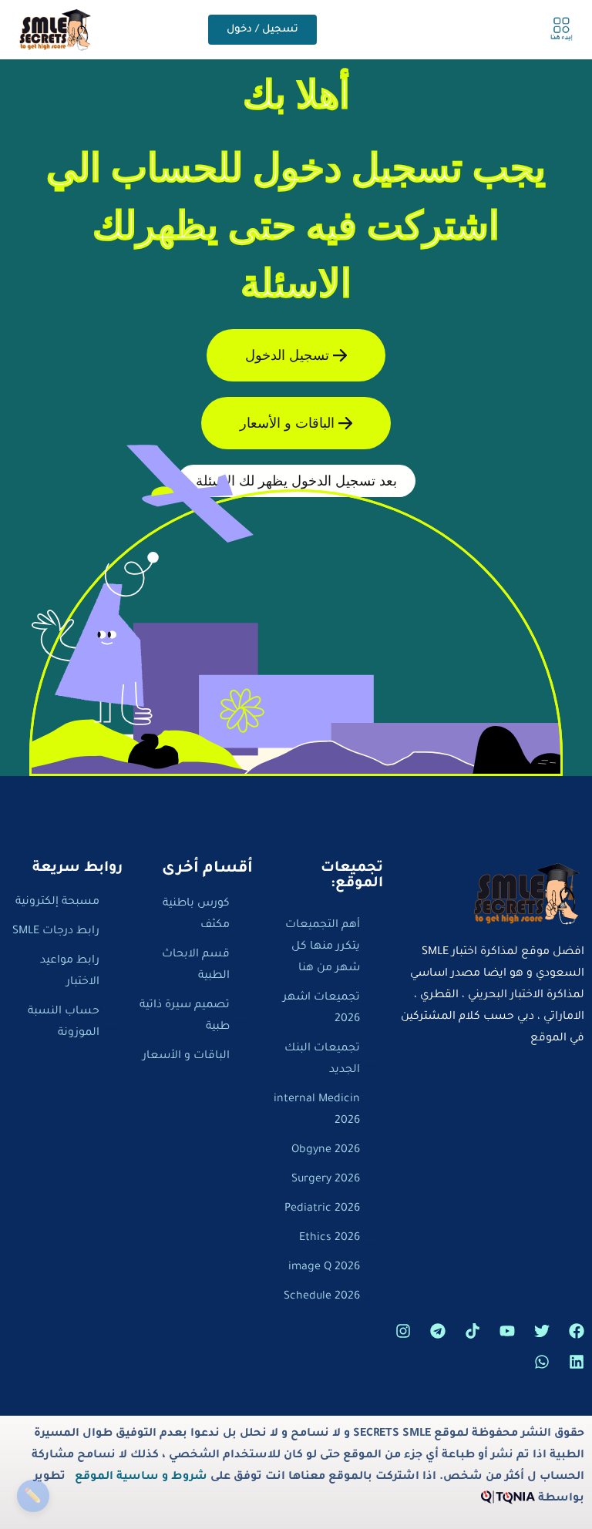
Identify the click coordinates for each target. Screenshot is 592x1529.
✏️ (33, 1495)
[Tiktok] (472, 1331)
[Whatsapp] (541, 1361)
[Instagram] (403, 1331)
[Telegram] (437, 1331)
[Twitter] (541, 1331)
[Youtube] (507, 1331)
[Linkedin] (576, 1361)
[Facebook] (576, 1331)
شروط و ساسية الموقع (141, 1477)
